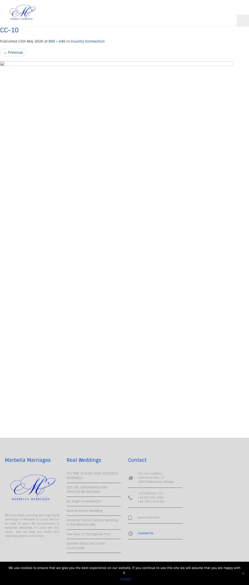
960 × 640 (56, 41)
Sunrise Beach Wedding (84, 511)
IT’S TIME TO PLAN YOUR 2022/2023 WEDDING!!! (92, 476)
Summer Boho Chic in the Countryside (86, 546)
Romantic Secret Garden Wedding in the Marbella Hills (92, 522)
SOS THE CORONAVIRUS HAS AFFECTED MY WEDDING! (87, 489)
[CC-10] (124, 243)
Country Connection (88, 41)
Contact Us (145, 533)
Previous (13, 52)
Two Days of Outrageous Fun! (88, 534)
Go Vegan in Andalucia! (84, 501)
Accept (125, 579)
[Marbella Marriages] (23, 12)
